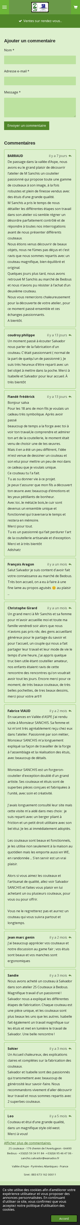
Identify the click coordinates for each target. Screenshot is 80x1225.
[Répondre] (70, 156)
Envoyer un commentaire (26, 125)
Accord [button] (64, 1219)
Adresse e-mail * (16, 71)
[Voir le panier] (75, 7)
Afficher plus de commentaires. (27, 1143)
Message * (12, 92)
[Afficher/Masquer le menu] (4, 7)
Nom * (9, 50)
